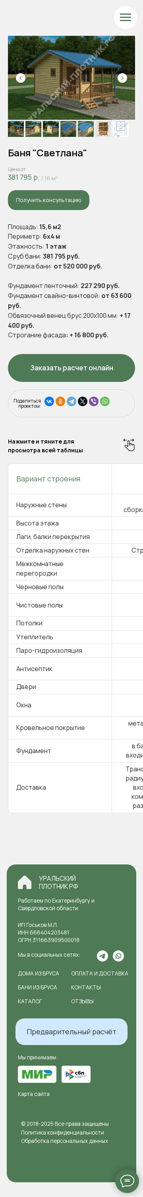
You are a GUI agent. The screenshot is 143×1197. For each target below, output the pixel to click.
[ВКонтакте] (49, 401)
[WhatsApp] (105, 401)
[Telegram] (71, 401)
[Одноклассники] (60, 401)
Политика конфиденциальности (62, 1132)
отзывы (82, 1001)
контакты (86, 987)
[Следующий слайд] (122, 78)
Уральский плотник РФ (58, 882)
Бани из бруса (37, 987)
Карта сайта (34, 1094)
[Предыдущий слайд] (20, 78)
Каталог (30, 1001)
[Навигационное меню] (125, 17)
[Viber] (94, 401)
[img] (24, 882)
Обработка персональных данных (64, 1140)
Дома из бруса (38, 973)
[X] (82, 401)
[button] (48, 200)
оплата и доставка (99, 973)
